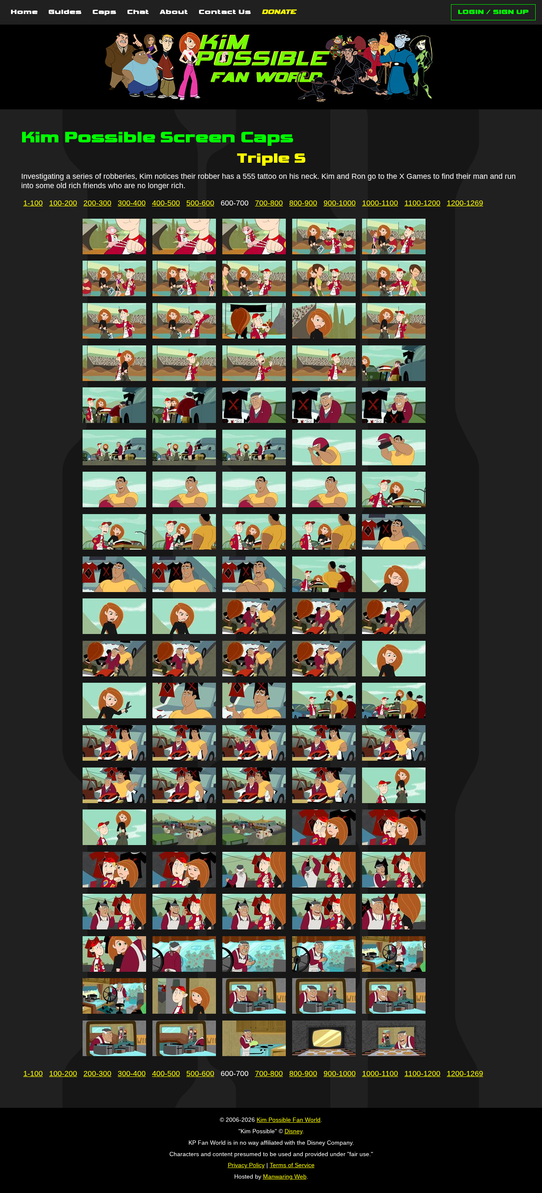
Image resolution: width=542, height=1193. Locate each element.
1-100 (33, 203)
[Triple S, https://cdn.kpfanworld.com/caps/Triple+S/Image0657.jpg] (184, 716)
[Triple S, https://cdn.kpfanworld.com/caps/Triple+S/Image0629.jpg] (324, 463)
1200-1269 (465, 203)
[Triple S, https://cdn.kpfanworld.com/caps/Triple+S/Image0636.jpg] (114, 547)
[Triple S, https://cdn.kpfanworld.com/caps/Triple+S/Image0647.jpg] (184, 631)
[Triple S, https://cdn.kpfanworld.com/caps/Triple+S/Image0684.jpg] (324, 927)
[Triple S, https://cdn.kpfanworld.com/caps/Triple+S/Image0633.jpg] (254, 505)
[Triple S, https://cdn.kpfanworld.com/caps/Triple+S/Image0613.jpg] (254, 336)
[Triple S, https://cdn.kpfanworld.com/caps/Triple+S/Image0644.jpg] (324, 589)
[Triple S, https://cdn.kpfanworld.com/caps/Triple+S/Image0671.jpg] (114, 842)
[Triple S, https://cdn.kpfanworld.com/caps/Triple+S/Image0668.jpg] (254, 800)
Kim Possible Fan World (289, 1119)
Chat (138, 12)
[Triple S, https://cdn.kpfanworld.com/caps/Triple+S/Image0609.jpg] (324, 293)
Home (24, 12)
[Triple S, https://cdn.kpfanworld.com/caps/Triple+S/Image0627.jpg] (184, 463)
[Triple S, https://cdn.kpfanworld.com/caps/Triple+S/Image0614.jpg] (324, 336)
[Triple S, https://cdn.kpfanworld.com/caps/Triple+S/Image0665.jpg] (394, 758)
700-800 (269, 203)
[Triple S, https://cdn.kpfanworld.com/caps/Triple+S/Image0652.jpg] (184, 674)
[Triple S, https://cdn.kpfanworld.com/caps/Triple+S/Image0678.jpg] (254, 885)
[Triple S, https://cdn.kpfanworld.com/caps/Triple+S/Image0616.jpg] (114, 378)
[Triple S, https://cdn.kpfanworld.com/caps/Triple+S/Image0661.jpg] (114, 758)
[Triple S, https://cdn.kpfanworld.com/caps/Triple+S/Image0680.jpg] (394, 885)
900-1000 (340, 203)
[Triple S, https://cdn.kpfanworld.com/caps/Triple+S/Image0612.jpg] (184, 336)
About (174, 12)
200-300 (97, 203)
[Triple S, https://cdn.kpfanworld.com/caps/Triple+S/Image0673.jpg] (254, 842)
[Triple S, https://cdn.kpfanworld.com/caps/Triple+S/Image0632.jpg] (184, 505)
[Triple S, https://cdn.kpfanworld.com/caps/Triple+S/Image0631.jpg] (114, 505)
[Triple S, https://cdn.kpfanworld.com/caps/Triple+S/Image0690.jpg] (394, 969)
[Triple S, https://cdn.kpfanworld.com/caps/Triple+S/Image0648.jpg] (254, 631)
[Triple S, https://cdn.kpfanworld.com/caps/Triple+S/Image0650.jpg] (394, 631)
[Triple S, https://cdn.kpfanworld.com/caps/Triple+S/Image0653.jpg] (254, 674)
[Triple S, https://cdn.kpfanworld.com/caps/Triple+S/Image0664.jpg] (324, 758)
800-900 (303, 203)
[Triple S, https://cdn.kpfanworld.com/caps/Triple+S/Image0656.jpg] (114, 716)
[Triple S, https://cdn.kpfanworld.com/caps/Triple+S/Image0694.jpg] (324, 1011)
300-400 (132, 203)
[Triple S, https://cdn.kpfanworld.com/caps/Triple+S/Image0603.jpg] (254, 251)
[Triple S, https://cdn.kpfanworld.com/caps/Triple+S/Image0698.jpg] (254, 1053)
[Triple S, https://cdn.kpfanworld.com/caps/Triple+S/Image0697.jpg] (184, 1053)
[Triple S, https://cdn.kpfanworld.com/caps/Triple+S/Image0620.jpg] (394, 378)
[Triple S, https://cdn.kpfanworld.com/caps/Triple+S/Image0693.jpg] (254, 1011)
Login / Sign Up (493, 12)
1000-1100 (380, 203)
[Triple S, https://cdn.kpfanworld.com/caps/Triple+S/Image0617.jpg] (184, 378)
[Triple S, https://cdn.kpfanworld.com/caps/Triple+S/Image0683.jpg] (254, 927)
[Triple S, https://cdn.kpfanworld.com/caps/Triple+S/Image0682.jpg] (184, 927)
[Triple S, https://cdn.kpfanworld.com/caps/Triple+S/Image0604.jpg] (324, 251)
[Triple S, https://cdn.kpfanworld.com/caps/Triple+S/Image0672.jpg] (184, 842)
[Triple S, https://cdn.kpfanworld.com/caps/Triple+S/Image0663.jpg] (254, 758)
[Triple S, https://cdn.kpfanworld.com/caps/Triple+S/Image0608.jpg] (254, 293)
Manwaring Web (285, 1176)
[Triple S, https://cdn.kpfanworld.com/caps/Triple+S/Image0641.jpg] (114, 589)
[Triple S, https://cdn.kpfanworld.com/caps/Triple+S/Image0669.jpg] (324, 800)
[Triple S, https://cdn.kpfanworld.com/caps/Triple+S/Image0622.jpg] (184, 420)
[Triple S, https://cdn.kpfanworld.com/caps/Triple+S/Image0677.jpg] (184, 885)
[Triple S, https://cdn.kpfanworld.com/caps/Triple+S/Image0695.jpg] (394, 1011)
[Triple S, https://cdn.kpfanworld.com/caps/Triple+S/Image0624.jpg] (324, 420)
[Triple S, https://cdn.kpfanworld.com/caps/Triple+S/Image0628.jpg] (254, 463)
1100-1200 (422, 203)
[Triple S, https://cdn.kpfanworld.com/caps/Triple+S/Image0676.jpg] (114, 885)
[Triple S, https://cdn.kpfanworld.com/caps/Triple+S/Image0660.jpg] (394, 716)
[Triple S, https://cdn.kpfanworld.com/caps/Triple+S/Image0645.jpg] (394, 589)
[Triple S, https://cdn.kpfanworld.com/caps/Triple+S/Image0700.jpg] (394, 1053)
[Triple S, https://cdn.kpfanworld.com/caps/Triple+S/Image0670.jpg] (394, 800)
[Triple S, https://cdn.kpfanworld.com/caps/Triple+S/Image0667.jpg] (184, 800)
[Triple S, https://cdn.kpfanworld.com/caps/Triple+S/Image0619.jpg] (324, 378)
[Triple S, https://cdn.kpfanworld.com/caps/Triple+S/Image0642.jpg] (184, 589)
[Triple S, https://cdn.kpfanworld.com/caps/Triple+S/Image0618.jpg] (254, 378)
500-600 (200, 203)
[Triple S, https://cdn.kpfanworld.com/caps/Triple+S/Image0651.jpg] (114, 674)
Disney (293, 1131)
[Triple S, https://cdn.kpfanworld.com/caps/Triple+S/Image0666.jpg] (114, 800)
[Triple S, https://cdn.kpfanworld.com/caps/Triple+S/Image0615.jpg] (394, 336)
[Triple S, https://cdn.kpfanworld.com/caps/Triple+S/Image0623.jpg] (254, 420)
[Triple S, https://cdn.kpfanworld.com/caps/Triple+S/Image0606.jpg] (114, 293)
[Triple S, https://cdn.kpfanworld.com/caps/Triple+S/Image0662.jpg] (184, 758)
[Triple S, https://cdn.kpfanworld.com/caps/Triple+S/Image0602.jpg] (184, 251)
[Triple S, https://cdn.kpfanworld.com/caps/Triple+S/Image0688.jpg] (254, 969)
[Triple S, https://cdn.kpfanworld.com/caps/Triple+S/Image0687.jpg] (184, 969)
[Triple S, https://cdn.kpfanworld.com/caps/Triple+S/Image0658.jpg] (254, 716)
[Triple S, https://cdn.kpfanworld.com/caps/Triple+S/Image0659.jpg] (324, 716)
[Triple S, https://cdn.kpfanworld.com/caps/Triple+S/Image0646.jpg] (114, 631)
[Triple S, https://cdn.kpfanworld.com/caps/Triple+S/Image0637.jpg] (184, 547)
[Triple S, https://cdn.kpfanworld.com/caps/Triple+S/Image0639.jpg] (324, 547)
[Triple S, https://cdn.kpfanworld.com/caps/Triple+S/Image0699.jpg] (324, 1053)
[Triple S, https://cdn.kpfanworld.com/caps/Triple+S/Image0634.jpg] (324, 505)
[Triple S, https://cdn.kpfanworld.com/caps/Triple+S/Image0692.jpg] (184, 1011)
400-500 (166, 203)
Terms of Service (292, 1165)
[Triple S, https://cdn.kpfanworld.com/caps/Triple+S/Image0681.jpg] (114, 927)
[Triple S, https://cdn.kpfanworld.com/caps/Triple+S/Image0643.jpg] (254, 589)
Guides (65, 12)
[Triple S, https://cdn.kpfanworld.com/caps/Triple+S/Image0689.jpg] (324, 969)
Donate (279, 12)
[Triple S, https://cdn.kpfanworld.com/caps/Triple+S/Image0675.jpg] (394, 842)
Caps (104, 12)
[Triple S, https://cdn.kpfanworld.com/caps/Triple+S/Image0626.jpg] (114, 463)
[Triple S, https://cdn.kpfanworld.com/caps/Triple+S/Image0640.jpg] (394, 547)
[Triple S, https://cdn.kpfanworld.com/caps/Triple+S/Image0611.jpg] (114, 336)
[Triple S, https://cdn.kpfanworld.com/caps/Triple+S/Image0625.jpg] (394, 420)
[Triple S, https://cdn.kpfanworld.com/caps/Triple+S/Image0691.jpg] (114, 1011)
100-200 (63, 203)
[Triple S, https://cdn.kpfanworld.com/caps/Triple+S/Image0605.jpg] (394, 251)
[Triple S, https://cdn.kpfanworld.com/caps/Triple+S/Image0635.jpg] (394, 505)
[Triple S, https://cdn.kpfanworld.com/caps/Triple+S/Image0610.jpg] (394, 293)
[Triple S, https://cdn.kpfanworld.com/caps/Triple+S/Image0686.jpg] (114, 969)
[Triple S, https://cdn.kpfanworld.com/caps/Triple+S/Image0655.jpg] (394, 674)
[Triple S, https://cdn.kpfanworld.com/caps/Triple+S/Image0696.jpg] (114, 1053)
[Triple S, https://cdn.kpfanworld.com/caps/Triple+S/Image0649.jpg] (324, 631)
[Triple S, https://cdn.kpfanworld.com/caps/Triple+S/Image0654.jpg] (324, 674)
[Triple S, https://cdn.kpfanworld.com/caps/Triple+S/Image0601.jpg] (114, 251)
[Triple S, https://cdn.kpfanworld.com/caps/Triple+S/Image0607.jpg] (184, 293)
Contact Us (225, 12)
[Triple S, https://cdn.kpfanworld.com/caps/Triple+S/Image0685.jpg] (394, 927)
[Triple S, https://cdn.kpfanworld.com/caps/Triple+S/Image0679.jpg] (324, 885)
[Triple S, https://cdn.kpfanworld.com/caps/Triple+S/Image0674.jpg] (324, 842)
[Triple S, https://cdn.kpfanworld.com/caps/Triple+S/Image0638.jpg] (254, 547)
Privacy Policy (246, 1165)
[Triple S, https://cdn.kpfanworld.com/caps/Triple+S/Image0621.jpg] (114, 420)
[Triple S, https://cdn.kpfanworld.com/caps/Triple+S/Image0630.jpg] (394, 463)
